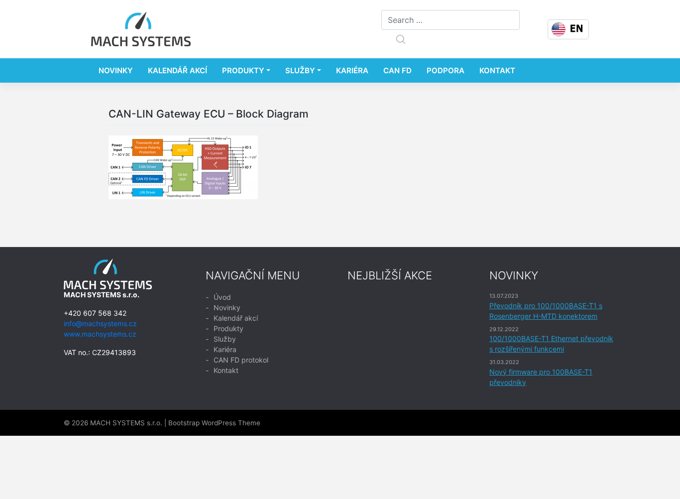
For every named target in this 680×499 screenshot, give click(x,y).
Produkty (243, 70)
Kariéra (352, 70)
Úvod (222, 297)
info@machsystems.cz (100, 323)
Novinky (116, 70)
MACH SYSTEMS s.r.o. (126, 423)
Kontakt (497, 70)
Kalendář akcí (177, 70)
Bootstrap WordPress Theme (214, 423)
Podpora (445, 70)
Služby (300, 70)
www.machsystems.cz (100, 334)
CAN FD (397, 70)
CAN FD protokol (241, 360)
